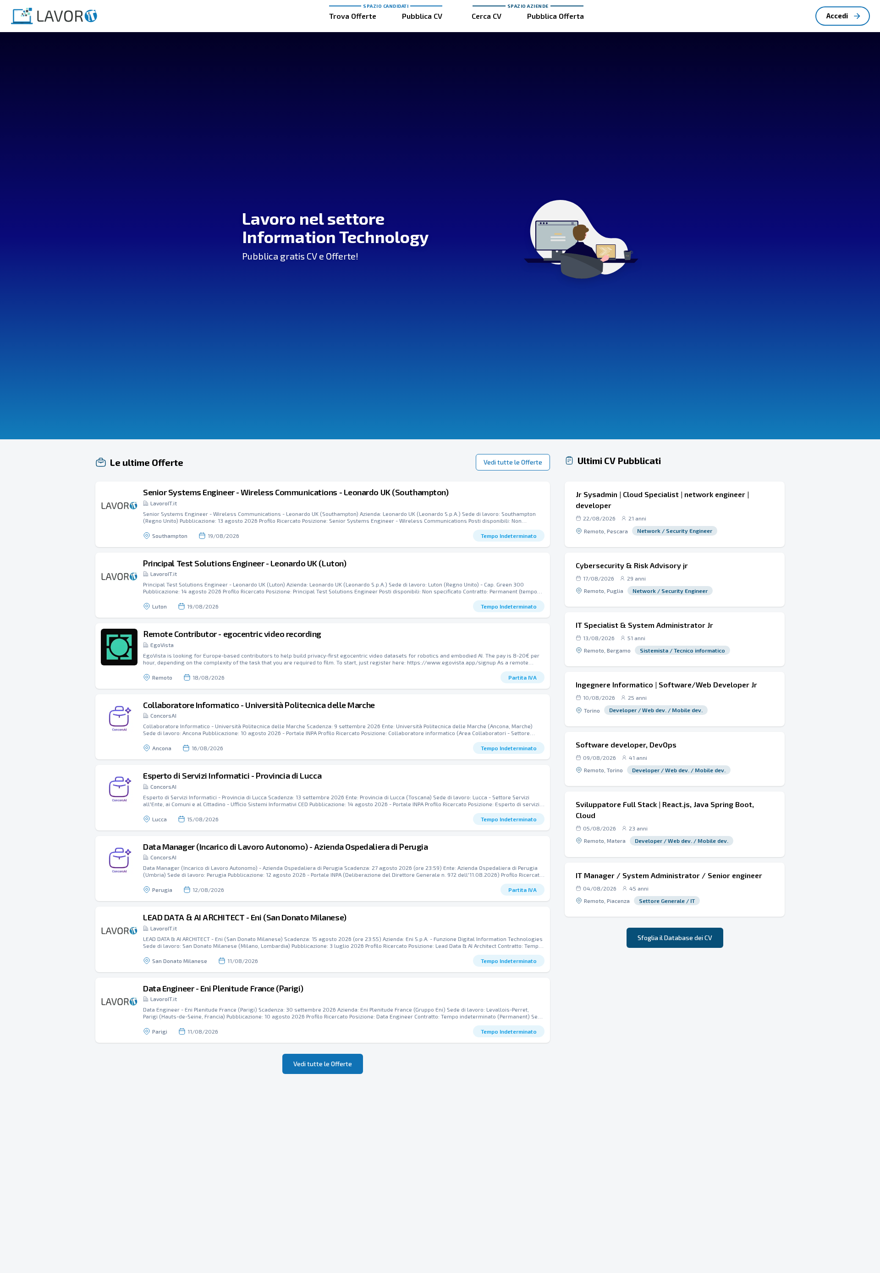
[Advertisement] (675, 1023)
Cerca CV (486, 15)
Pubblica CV (422, 15)
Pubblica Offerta (555, 15)
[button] (322, 514)
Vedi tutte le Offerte (513, 462)
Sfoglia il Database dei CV (675, 937)
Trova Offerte (352, 15)
